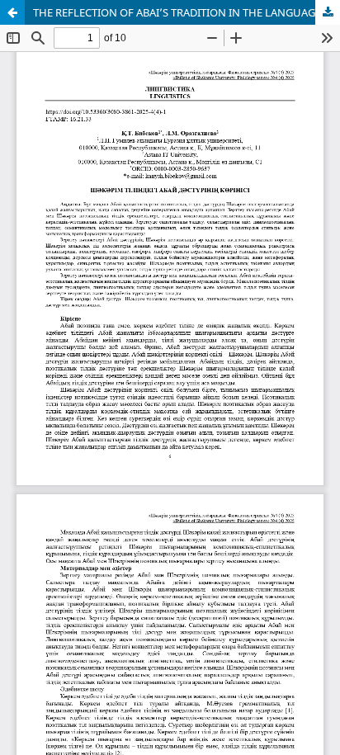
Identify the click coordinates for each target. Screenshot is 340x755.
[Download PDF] (327, 12)
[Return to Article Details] (12, 12)
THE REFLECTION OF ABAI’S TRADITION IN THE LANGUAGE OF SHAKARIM (186, 12)
